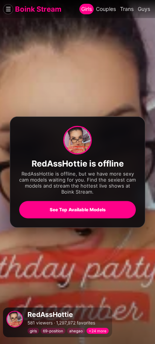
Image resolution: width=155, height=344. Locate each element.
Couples (106, 9)
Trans (127, 9)
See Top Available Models (78, 209)
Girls (86, 9)
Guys (144, 9)
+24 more (97, 331)
